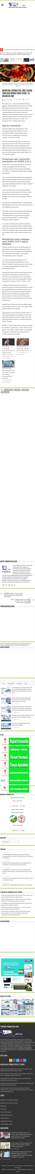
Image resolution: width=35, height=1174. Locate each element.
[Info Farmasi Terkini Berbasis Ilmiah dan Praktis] (17, 4)
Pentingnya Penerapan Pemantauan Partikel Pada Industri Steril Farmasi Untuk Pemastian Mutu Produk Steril (22, 708)
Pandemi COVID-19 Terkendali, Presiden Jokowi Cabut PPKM (23, 348)
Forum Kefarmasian (5, 1112)
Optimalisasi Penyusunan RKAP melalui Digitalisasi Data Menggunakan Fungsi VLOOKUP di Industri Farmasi (21, 1154)
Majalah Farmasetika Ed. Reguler (9, 1100)
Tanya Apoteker (4, 1118)
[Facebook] (14, 1060)
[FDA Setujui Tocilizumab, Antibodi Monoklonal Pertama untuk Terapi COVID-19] (8, 342)
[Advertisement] (17, 28)
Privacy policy (11, 1165)
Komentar (19, 683)
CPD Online (3, 1109)
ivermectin (25, 390)
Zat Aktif (14, 53)
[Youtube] (21, 1060)
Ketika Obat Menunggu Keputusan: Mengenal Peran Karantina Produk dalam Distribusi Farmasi (21, 699)
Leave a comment (8, 100)
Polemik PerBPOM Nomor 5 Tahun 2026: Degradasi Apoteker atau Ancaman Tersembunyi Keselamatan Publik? (22, 1135)
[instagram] (24, 1060)
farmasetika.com (8, 99)
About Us (4, 1165)
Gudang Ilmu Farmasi (6, 1121)
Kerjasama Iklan (28, 1165)
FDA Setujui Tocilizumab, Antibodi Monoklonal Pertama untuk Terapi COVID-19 (8, 350)
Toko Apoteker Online (6, 1124)
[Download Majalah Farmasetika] (17, 60)
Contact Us (17, 1167)
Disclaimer (19, 1165)
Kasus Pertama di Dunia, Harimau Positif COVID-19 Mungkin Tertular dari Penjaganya (21, 600)
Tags (25, 683)
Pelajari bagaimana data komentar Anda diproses (14, 645)
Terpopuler (11, 683)
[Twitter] (17, 1060)
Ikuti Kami (3, 1056)
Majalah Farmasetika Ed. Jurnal (12, 892)
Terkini (3, 683)
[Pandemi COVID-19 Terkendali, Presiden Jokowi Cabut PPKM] (23, 342)
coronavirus (8, 390)
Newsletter (3, 1106)
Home (3, 53)
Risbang (8, 53)
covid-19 (17, 390)
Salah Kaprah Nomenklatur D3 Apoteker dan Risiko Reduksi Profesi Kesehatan (21, 1144)
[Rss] (10, 1060)
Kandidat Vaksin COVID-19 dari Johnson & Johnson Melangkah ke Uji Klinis (13, 594)
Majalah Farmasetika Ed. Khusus (9, 1103)
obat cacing (5, 392)
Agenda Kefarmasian (6, 1115)
